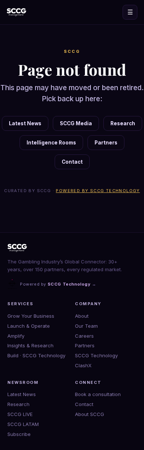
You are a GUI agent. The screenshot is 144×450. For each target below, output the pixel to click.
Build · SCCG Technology (36, 355)
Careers (84, 336)
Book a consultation (98, 394)
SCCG (72, 51)
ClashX (83, 365)
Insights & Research (30, 345)
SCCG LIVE (19, 414)
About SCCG (89, 414)
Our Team (86, 326)
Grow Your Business (30, 316)
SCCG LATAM (23, 424)
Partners (106, 143)
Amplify (15, 336)
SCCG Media (76, 123)
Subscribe (19, 434)
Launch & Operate (28, 326)
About (82, 316)
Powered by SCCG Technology (98, 190)
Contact (72, 162)
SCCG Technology (96, 355)
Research (122, 123)
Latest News (25, 123)
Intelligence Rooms (51, 143)
